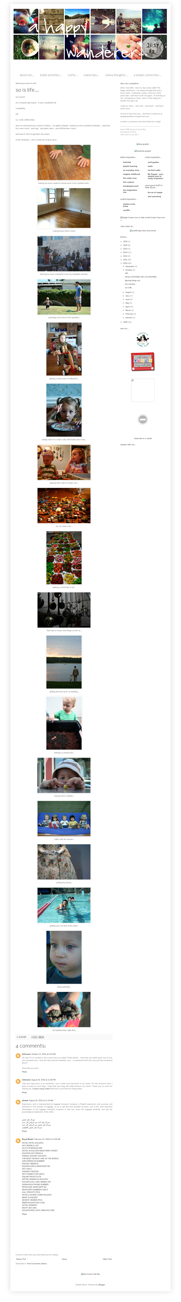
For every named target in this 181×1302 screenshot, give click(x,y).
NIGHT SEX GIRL (29, 1208)
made (150, 166)
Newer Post (21, 1259)
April (127, 307)
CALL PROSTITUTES (31, 1192)
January (129, 317)
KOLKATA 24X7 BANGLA (32, 1153)
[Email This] (32, 1037)
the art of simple (155, 192)
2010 (125, 263)
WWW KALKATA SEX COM (33, 1203)
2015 (125, 245)
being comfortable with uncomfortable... (141, 277)
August (128, 292)
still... (127, 273)
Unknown (26, 1054)
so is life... (129, 288)
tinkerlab (127, 162)
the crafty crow (130, 178)
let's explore (128, 182)
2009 (125, 322)
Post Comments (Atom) (37, 1264)
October (129, 270)
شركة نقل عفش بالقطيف (32, 1127)
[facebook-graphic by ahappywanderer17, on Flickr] (142, 151)
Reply (24, 1072)
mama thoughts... (116, 75)
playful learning (130, 166)
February (129, 314)
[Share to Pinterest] (42, 1037)
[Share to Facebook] (40, 1037)
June (127, 299)
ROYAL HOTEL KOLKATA (32, 1143)
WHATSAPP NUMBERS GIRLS (35, 1190)
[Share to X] (37, 1037)
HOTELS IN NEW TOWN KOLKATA (37, 1195)
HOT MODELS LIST (30, 1145)
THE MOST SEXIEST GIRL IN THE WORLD (40, 1158)
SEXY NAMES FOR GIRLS (33, 1174)
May (127, 303)
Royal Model (27, 1139)
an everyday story (131, 170)
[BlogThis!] (35, 1037)
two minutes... (131, 284)
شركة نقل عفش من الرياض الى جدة (36, 1125)
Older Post (107, 1259)
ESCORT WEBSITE (30, 1164)
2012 (125, 256)
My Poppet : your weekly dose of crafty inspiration (155, 176)
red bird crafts (154, 170)
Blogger (102, 1285)
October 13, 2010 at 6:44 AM (43, 1054)
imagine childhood (131, 174)
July (127, 296)
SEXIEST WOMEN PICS (32, 1200)
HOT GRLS (27, 1169)
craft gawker (153, 162)
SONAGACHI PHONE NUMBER (35, 1184)
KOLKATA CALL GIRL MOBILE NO (36, 1182)
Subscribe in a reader (143, 438)
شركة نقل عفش (28, 1120)
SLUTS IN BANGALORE (32, 1148)
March (128, 310)
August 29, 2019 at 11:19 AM (41, 1100)
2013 (125, 252)
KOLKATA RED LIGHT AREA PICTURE (38, 1210)
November (130, 266)
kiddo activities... (51, 75)
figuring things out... (133, 280)
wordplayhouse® (130, 186)
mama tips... (91, 75)
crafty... (73, 75)
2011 (125, 260)
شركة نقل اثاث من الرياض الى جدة (36, 1122)
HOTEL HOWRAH (29, 1205)
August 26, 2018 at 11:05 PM (43, 1080)
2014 (125, 249)
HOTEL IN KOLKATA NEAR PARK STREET (40, 1151)
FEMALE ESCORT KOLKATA (34, 1156)
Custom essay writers (41, 1089)
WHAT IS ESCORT (30, 1197)
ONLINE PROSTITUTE (31, 1177)
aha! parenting (154, 196)
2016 (125, 241)
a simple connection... (147, 75)
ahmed (25, 1100)
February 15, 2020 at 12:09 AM (47, 1139)
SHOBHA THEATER (30, 1171)
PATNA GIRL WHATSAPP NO (34, 1187)
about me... (27, 75)
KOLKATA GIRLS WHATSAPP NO (36, 1166)
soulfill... (127, 210)
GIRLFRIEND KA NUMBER (33, 1161)
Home (64, 1259)
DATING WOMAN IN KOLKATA (35, 1179)
